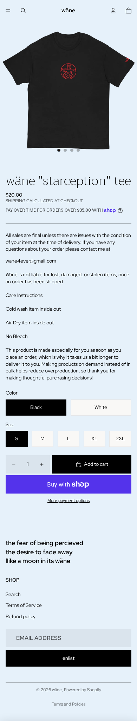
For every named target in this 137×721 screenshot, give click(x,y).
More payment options (68, 500)
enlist (68, 658)
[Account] (113, 10)
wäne (57, 690)
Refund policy (20, 616)
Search (13, 594)
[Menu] (8, 10)
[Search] (23, 10)
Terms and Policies (68, 704)
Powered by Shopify (82, 690)
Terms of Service (24, 605)
